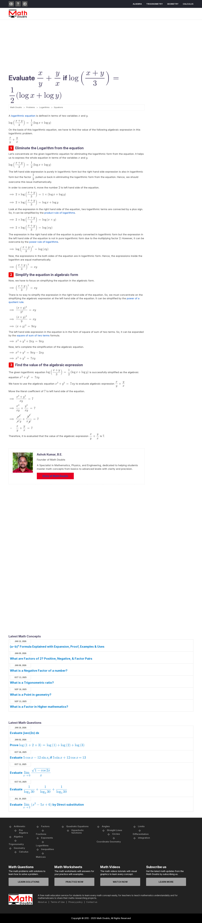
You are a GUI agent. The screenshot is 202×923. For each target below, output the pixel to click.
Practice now (74, 881)
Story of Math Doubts (55, 475)
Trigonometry (154, 4)
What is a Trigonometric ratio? (32, 682)
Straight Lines (114, 830)
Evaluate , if (48, 757)
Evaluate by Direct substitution (47, 804)
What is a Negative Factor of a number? (38, 670)
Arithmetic (19, 826)
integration (144, 837)
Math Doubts (16, 107)
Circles (116, 833)
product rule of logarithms (59, 212)
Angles (106, 826)
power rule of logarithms (43, 241)
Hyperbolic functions (77, 831)
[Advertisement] (97, 42)
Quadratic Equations (77, 826)
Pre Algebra (23, 831)
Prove (47, 745)
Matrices (41, 856)
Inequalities (47, 849)
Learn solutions (28, 881)
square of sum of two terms (33, 335)
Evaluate (30, 772)
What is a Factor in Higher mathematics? (39, 706)
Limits (141, 826)
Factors (45, 826)
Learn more (166, 881)
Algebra (137, 4)
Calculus (188, 4)
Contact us (91, 902)
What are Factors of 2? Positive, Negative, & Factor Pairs (51, 658)
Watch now (120, 881)
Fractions (41, 834)
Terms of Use (58, 902)
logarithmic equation (23, 115)
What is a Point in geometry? (30, 694)
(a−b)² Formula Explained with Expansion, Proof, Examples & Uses (57, 646)
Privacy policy (75, 902)
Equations (58, 107)
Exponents (47, 837)
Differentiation (141, 834)
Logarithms (44, 107)
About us (42, 902)
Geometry (172, 4)
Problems (30, 107)
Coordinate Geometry (109, 841)
